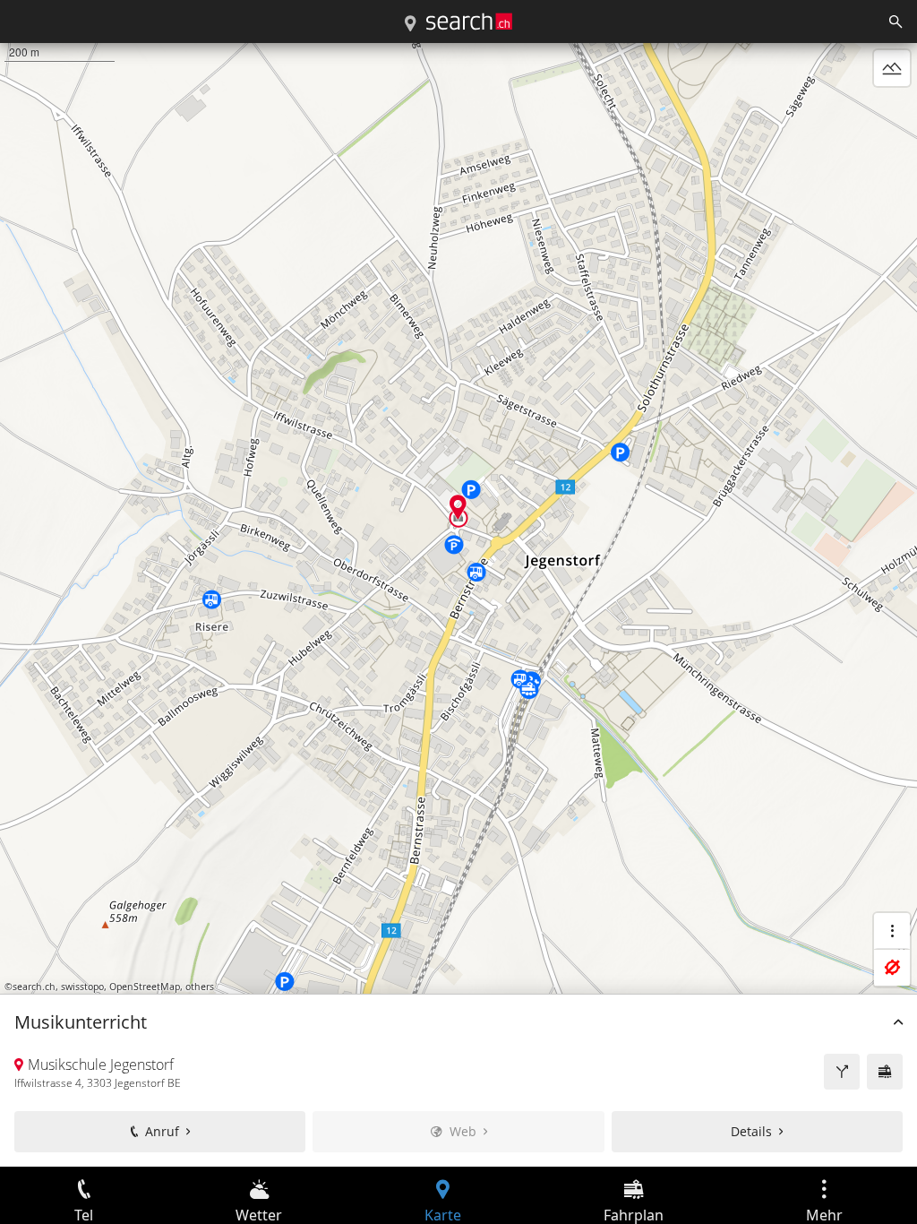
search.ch (34, 986)
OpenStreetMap (144, 986)
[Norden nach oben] (892, 111)
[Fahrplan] (885, 1072)
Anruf (162, 1131)
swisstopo (82, 986)
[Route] (842, 1072)
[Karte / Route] (410, 24)
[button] (458, 506)
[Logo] (469, 21)
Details (751, 1131)
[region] (458, 605)
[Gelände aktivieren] (892, 68)
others (199, 986)
